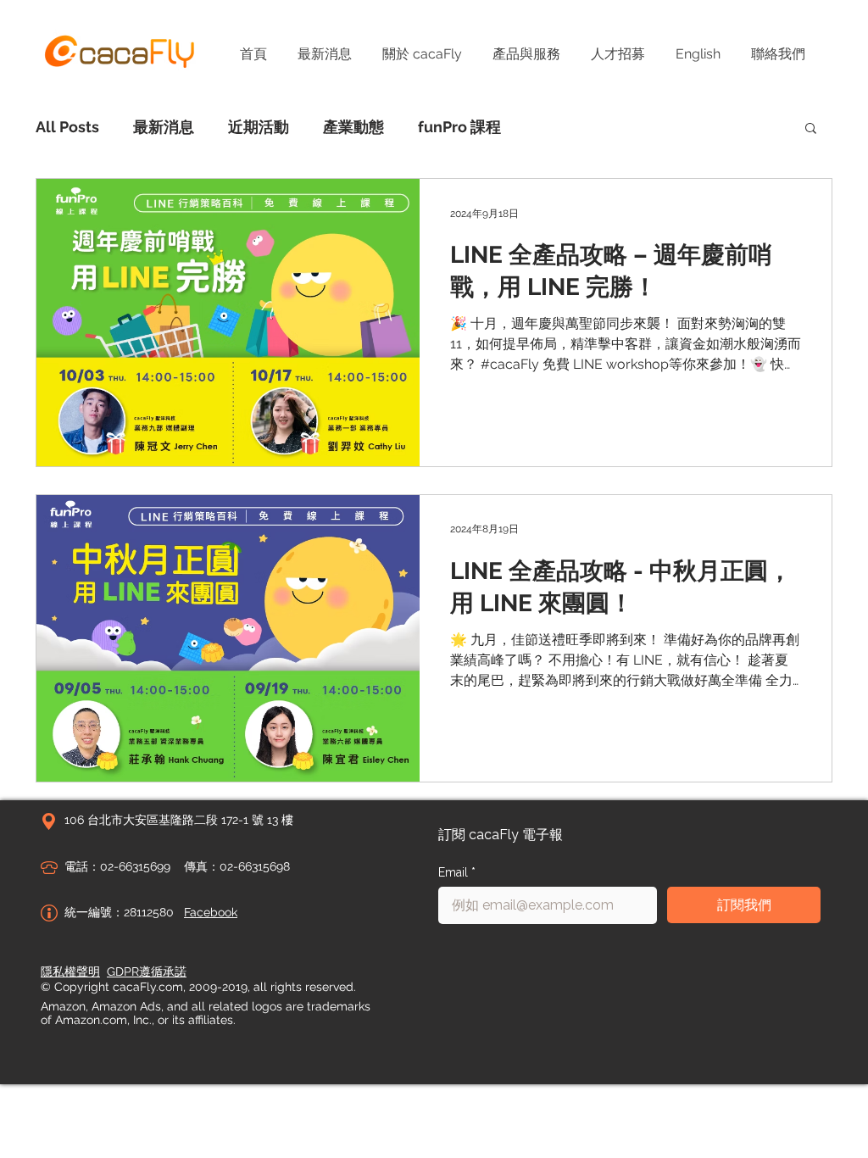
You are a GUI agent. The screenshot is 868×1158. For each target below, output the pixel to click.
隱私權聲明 (70, 971)
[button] (811, 129)
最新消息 (163, 127)
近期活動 (258, 127)
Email (457, 872)
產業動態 (353, 127)
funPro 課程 (459, 127)
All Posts (67, 127)
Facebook (210, 912)
